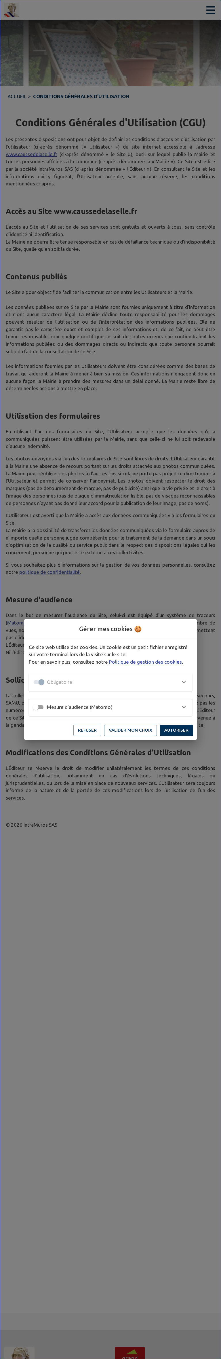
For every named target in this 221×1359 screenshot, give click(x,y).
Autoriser (176, 730)
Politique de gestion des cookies (145, 662)
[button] (110, 682)
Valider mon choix (130, 730)
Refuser (87, 730)
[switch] (35, 707)
